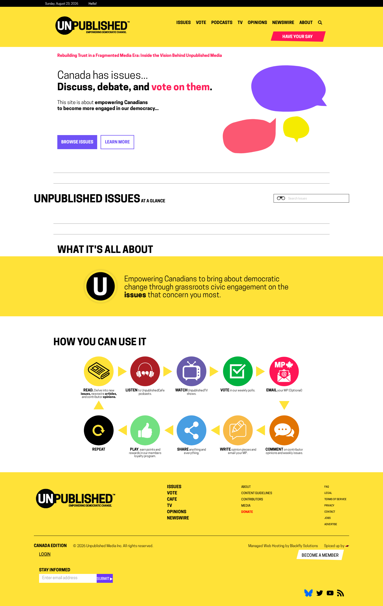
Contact (329, 512)
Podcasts (221, 23)
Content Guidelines (256, 493)
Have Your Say (297, 37)
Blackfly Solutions (304, 546)
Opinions (257, 23)
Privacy (329, 505)
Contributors (252, 499)
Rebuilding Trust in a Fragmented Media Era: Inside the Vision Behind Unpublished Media (139, 56)
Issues (183, 23)
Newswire (283, 23)
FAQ (326, 487)
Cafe (172, 500)
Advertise (330, 524)
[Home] (94, 25)
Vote (201, 23)
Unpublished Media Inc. (104, 546)
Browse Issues (77, 142)
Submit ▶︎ (105, 579)
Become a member (320, 556)
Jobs (327, 518)
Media (245, 505)
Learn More (117, 142)
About (306, 23)
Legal (328, 493)
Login (45, 555)
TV (240, 23)
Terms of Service (335, 499)
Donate (247, 512)
